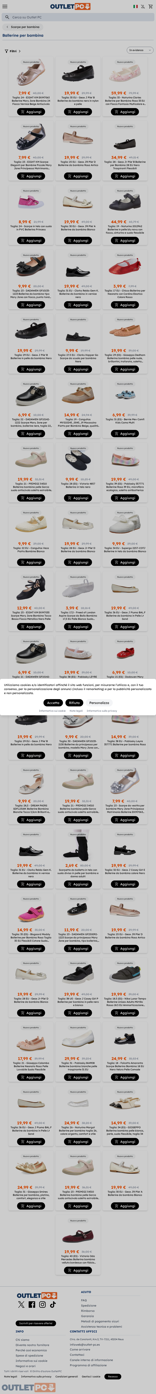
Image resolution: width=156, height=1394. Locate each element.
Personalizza (99, 703)
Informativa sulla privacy (102, 711)
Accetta (53, 703)
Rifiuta (74, 703)
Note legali (76, 711)
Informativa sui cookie (52, 711)
